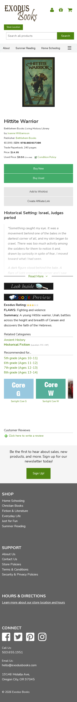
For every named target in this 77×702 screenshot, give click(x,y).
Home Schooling (50, 48)
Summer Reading (25, 48)
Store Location (13, 27)
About (6, 48)
